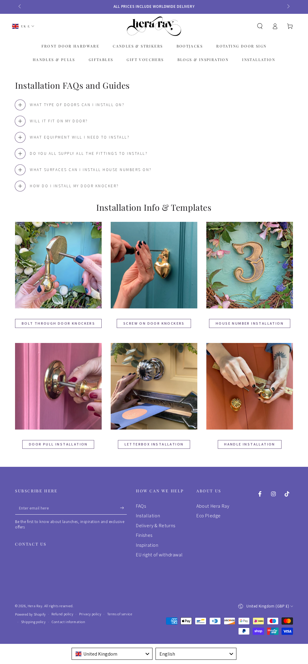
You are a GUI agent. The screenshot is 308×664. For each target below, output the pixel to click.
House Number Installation (250, 323)
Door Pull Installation (58, 444)
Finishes (144, 535)
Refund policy (62, 614)
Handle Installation (249, 444)
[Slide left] (20, 6)
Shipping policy (33, 622)
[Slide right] (288, 6)
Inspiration (147, 545)
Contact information (68, 622)
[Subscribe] (123, 507)
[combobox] (112, 654)
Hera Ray (35, 606)
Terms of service (119, 614)
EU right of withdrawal (159, 555)
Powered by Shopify (30, 614)
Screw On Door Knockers (154, 323)
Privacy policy (90, 614)
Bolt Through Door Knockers (58, 323)
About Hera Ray (212, 506)
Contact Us (31, 543)
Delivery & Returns (155, 525)
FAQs (141, 506)
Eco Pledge (208, 516)
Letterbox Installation (154, 444)
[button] (259, 26)
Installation (148, 516)
